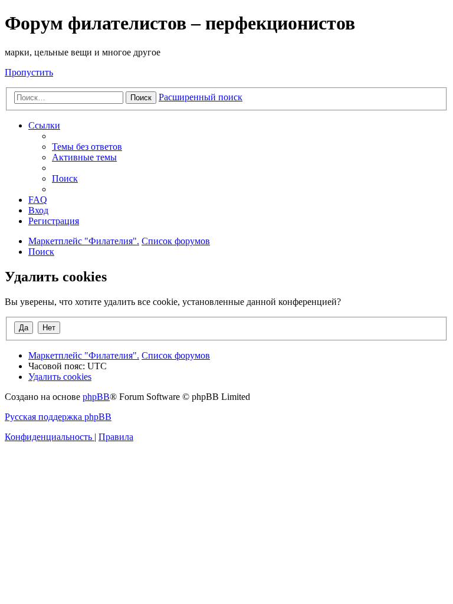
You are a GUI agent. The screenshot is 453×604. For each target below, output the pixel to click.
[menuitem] (87, 147)
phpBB (96, 397)
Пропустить (29, 72)
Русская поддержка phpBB (58, 417)
